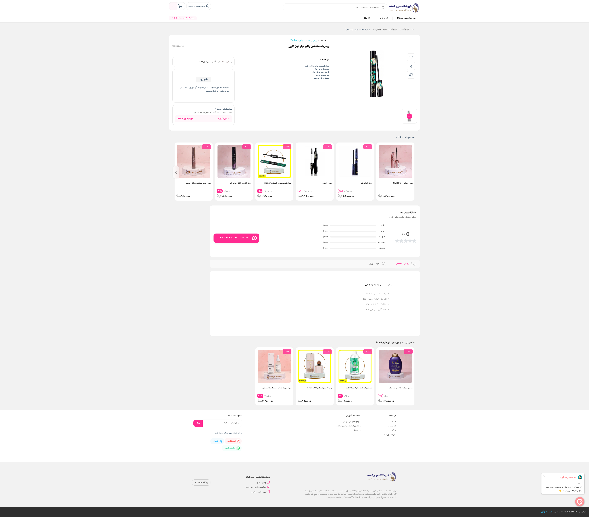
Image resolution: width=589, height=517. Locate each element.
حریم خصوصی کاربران (351, 421)
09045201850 (185, 119)
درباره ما (357, 430)
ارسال (198, 423)
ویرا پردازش (546, 512)
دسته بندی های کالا (405, 18)
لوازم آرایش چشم (390, 29)
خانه (413, 29)
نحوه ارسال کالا (390, 435)
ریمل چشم (376, 29)
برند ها (382, 18)
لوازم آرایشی (404, 29)
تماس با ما (392, 426)
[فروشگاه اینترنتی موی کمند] (404, 7)
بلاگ (365, 18)
